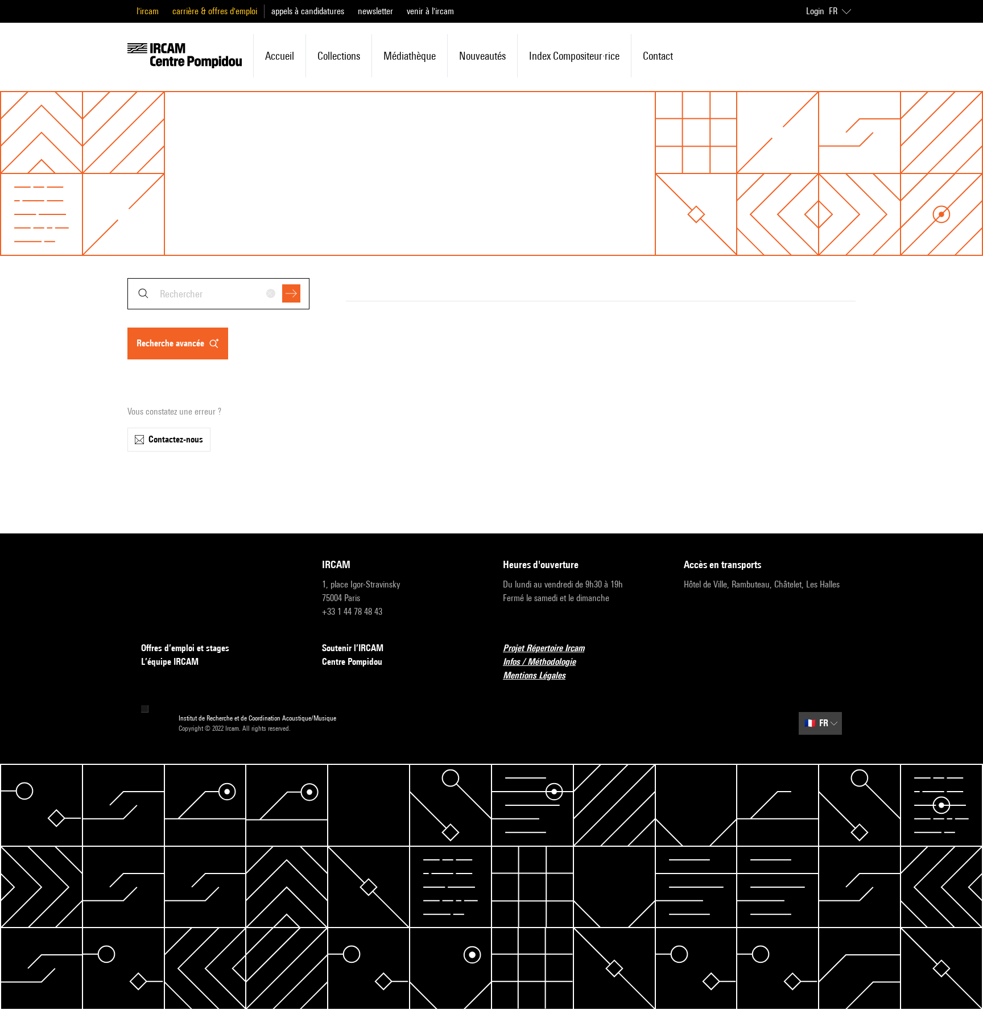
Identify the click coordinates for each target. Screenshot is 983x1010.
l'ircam (148, 11)
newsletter (375, 11)
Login (815, 11)
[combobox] (218, 293)
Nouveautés (482, 55)
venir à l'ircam (430, 11)
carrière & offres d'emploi (214, 11)
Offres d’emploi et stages (185, 648)
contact (658, 55)
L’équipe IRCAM (170, 661)
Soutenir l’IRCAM (352, 648)
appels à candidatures (307, 11)
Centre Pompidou (352, 661)
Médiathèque (409, 55)
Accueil (279, 55)
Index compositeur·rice (574, 55)
